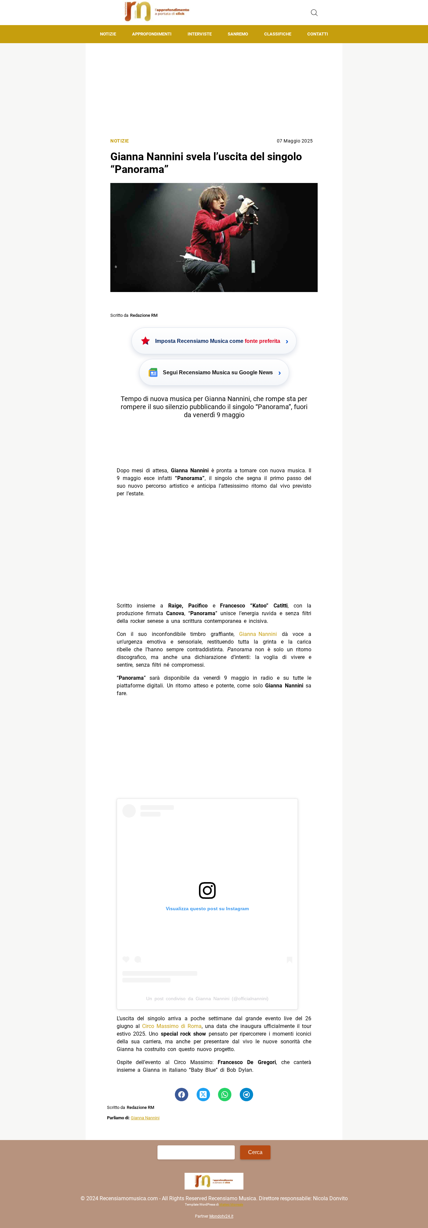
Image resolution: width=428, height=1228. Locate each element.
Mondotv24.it (221, 1216)
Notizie (108, 33)
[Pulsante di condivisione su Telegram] (246, 1094)
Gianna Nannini (258, 634)
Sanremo (238, 33)
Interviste (200, 33)
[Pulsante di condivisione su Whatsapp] (224, 1094)
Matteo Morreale (231, 1205)
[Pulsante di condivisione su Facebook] (181, 1094)
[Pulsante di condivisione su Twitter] (203, 1094)
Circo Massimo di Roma (172, 1026)
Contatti (317, 33)
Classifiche (277, 33)
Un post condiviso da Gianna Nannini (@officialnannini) (207, 998)
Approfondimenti (152, 33)
